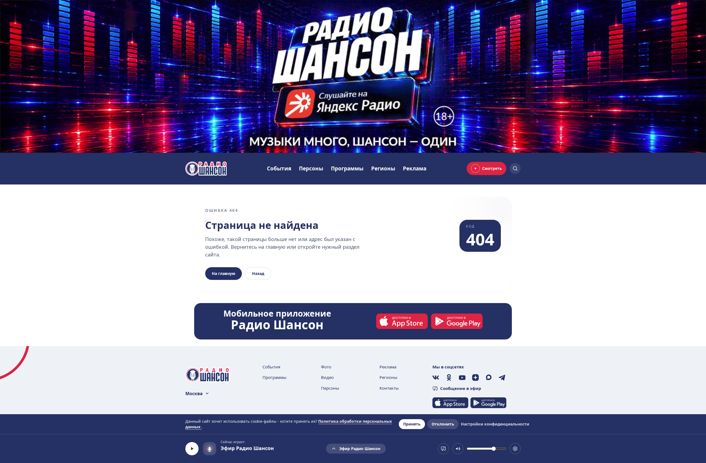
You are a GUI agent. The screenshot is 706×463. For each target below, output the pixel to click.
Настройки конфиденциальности (495, 424)
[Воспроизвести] (192, 448)
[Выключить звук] (457, 448)
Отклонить (443, 424)
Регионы (383, 168)
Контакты (389, 388)
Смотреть (492, 168)
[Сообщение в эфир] (443, 448)
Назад (258, 273)
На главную (223, 273)
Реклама (414, 168)
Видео (327, 377)
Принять (412, 424)
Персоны (311, 168)
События (279, 168)
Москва (194, 393)
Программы (347, 168)
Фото (326, 367)
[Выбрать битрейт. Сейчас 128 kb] (515, 448)
